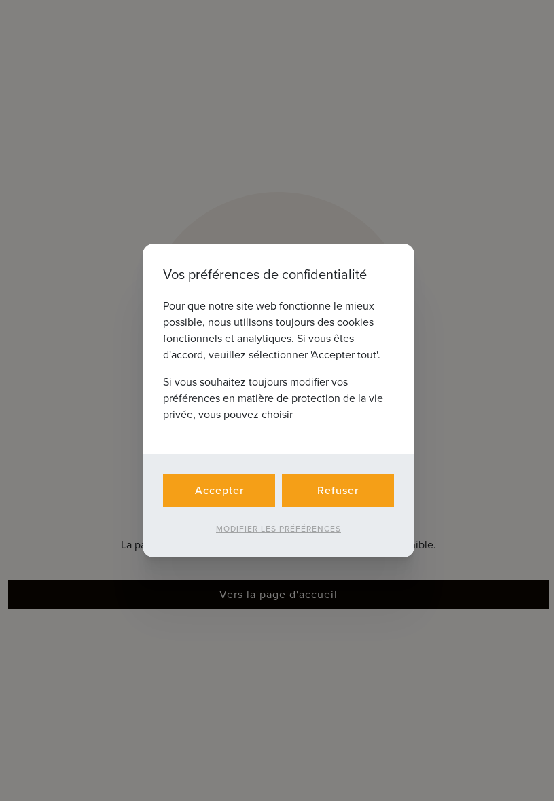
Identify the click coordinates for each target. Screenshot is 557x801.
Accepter (219, 490)
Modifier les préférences (278, 529)
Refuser (338, 490)
